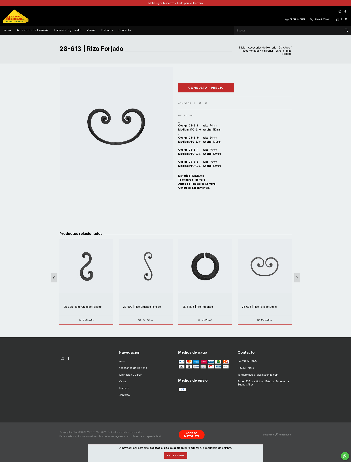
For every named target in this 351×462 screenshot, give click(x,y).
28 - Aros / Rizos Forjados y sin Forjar (267, 49)
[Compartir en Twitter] (200, 103)
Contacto (124, 30)
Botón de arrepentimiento (147, 436)
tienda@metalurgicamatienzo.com (258, 374)
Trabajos (107, 30)
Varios (91, 30)
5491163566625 (247, 361)
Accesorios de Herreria (262, 47)
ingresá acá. (122, 436)
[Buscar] (346, 30)
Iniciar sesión (322, 19)
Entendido (175, 455)
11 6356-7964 (246, 367)
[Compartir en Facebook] (194, 103)
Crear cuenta (297, 19)
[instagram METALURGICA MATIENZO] (339, 11)
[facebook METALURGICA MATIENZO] (345, 11)
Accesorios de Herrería (32, 30)
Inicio (7, 30)
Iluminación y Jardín (67, 30)
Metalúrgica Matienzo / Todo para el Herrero (175, 3)
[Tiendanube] (277, 435)
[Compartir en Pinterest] (205, 103)
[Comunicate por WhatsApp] (345, 456)
